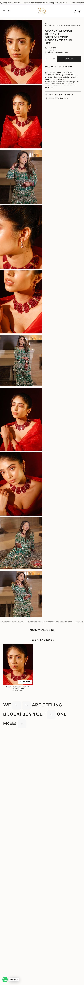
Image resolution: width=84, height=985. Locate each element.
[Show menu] (4, 11)
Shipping (48, 52)
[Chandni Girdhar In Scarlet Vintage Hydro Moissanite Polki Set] (18, 664)
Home (47, 24)
